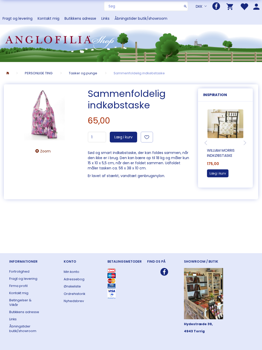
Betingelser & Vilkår (20, 302)
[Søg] (185, 6)
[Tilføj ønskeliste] (147, 137)
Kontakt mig (48, 18)
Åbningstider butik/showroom (141, 18)
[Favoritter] (244, 6)
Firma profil (18, 286)
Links (105, 18)
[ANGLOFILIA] (131, 42)
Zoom (45, 151)
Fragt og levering (17, 18)
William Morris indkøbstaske (221, 153)
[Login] (256, 6)
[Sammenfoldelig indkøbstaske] (44, 114)
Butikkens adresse (80, 18)
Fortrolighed (19, 271)
